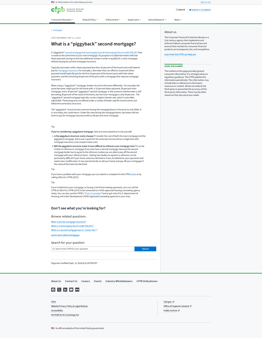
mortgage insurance (68, 70)
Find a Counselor (93, 193)
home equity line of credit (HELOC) (121, 52)
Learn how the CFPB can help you (180, 54)
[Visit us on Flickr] (77, 289)
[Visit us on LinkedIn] (65, 289)
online (133, 174)
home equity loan (94, 52)
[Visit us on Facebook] (53, 289)
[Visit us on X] (59, 289)
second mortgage (73, 52)
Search (145, 248)
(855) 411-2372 (206, 2)
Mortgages (57, 30)
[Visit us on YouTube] (71, 289)
